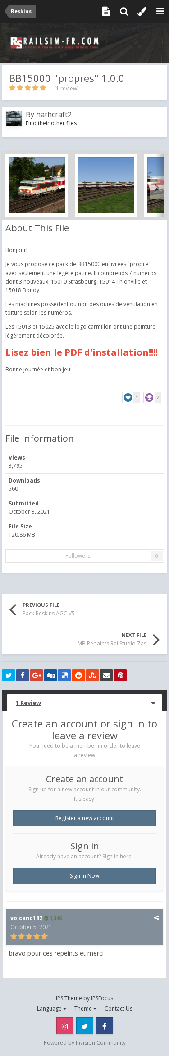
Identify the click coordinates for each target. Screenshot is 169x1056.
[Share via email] (106, 675)
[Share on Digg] (50, 675)
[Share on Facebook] (22, 675)
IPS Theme (69, 998)
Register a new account (84, 818)
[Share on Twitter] (8, 675)
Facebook (104, 1025)
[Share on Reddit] (78, 675)
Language (50, 1008)
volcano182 (26, 918)
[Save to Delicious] (64, 675)
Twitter (84, 1025)
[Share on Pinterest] (120, 675)
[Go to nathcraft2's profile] (14, 118)
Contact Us (118, 1008)
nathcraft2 (54, 114)
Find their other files (51, 123)
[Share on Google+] (36, 675)
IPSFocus (102, 998)
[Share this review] (156, 917)
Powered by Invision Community (85, 1043)
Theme (83, 1008)
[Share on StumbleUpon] (92, 675)
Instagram (64, 1025)
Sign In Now (84, 876)
